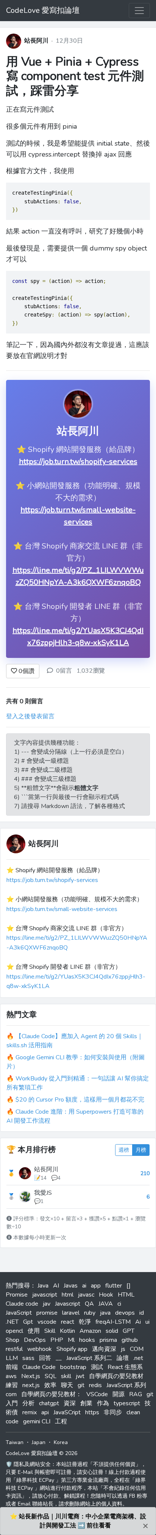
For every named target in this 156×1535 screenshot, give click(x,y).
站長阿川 (36, 41)
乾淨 (85, 1322)
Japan (38, 1442)
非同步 (113, 1412)
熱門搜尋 (18, 1285)
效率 (50, 1385)
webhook (39, 1349)
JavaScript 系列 (126, 1385)
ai (84, 1285)
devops (125, 1313)
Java (42, 1285)
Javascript (67, 1304)
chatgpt (49, 1403)
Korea (61, 1442)
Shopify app (71, 1349)
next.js (31, 1385)
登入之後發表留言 (30, 716)
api (45, 1412)
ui (147, 1322)
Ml (71, 1340)
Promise (17, 1295)
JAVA (105, 1304)
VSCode (97, 1394)
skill (66, 1376)
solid (112, 1331)
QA (89, 1304)
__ (59, 1358)
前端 (12, 1367)
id (141, 1313)
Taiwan (14, 1442)
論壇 (123, 1358)
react (67, 1322)
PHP (56, 1340)
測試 (97, 1367)
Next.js (30, 1376)
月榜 (141, 1150)
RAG (135, 1394)
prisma (108, 1340)
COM (137, 1349)
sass (28, 1358)
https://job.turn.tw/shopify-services (78, 461)
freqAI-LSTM (113, 1322)
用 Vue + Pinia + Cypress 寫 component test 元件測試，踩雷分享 (75, 76)
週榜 (124, 1150)
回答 (45, 1358)
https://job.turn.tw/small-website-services (61, 909)
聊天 (67, 1385)
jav (46, 1304)
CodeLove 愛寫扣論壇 (43, 10)
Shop (12, 1340)
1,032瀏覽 (90, 671)
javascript (44, 1295)
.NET (12, 1322)
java (105, 1313)
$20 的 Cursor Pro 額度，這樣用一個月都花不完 (80, 1100)
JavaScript (19, 1313)
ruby (89, 1313)
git (81, 1385)
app (96, 1285)
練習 (12, 1385)
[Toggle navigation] (139, 10)
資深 (70, 1403)
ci (119, 1304)
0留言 (64, 671)
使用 (34, 1331)
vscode (46, 1322)
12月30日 (69, 41)
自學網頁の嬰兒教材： (51, 1394)
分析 (28, 1403)
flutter (113, 1285)
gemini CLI (36, 1421)
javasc (86, 1295)
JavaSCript (67, 1412)
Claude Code (39, 1367)
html (67, 1295)
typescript (127, 1403)
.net (138, 1358)
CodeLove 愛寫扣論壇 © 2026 (41, 1453)
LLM (12, 1358)
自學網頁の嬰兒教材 (116, 1376)
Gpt (28, 1322)
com (11, 1394)
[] (128, 1285)
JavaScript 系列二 (89, 1358)
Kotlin (67, 1331)
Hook (106, 1295)
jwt (80, 1376)
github (130, 1340)
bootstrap (73, 1367)
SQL (50, 1376)
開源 (118, 1394)
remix (29, 1412)
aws (11, 1376)
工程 (61, 1421)
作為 (103, 1403)
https (92, 1412)
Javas (71, 1285)
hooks (87, 1340)
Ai (138, 1322)
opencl (14, 1331)
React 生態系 (125, 1367)
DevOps (35, 1340)
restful (14, 1349)
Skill (49, 1331)
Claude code (22, 1304)
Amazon (90, 1331)
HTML (126, 1295)
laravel (71, 1313)
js (123, 1349)
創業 (86, 1403)
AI (56, 1285)
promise (47, 1313)
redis (95, 1385)
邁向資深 (104, 1349)
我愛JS (43, 1193)
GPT (128, 1331)
